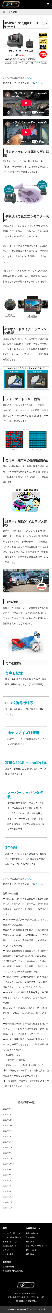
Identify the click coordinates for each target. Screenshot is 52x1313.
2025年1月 (7, 1142)
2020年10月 (7, 1164)
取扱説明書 (30, 1237)
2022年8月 (7, 1153)
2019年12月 (7, 1202)
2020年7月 (7, 1180)
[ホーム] (4, 11)
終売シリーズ (8, 1250)
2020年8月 (7, 1175)
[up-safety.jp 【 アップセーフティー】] (26, 1287)
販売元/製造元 (8, 1267)
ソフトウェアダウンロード (36, 1246)
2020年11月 (7, 1158)
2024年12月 (7, 1147)
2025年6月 (7, 1131)
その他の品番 (8, 1254)
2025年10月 (7, 1125)
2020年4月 (7, 1191)
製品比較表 (30, 1254)
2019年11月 (7, 1208)
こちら (28, 77)
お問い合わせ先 (32, 1233)
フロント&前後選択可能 (12, 1237)
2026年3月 (7, 1109)
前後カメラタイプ (10, 1242)
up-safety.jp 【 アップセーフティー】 (31, 1309)
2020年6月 (7, 1186)
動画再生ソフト (32, 1242)
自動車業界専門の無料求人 (13, 1271)
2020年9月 (7, 1169)
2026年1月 (7, 1114)
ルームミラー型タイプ (11, 1233)
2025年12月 (7, 1120)
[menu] (47, 4)
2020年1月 (7, 1197)
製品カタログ (31, 1250)
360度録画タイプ (9, 1246)
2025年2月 (7, 1136)
